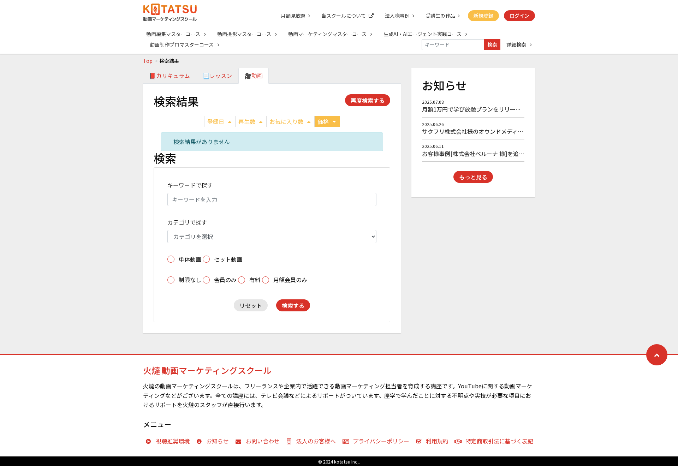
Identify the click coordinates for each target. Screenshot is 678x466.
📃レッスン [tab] (217, 75)
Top (148, 60)
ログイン (519, 15)
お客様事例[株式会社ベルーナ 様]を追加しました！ (487, 153)
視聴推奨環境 (173, 441)
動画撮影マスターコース (244, 33)
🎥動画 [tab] (253, 75)
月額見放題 (293, 15)
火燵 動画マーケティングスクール (207, 370)
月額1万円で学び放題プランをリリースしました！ (485, 109)
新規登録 (483, 15)
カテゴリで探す (187, 222)
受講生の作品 (440, 15)
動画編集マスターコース (173, 33)
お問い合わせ (263, 441)
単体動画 (190, 259)
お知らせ (217, 441)
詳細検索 (516, 44)
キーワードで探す (190, 185)
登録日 (215, 121)
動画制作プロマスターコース (182, 44)
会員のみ (225, 279)
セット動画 (228, 259)
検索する (293, 305)
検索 (492, 44)
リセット (250, 305)
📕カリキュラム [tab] (169, 75)
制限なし (190, 279)
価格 (323, 121)
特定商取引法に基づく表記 (499, 441)
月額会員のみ (290, 279)
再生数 (246, 121)
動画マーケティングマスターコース (328, 33)
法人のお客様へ (316, 441)
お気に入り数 (286, 121)
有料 (255, 279)
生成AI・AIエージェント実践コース (423, 33)
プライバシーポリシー (381, 441)
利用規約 (437, 441)
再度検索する (368, 100)
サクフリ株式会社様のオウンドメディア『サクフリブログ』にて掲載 (509, 131)
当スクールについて (343, 15)
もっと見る (473, 177)
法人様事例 (397, 15)
